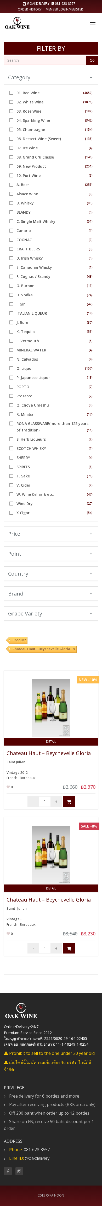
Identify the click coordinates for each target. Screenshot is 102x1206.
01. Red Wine (27, 92)
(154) (89, 129)
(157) (89, 368)
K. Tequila (25, 331)
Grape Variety (25, 613)
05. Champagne (30, 129)
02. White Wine (29, 101)
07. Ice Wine (27, 147)
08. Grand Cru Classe (35, 157)
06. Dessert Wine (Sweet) (38, 138)
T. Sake (23, 475)
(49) (90, 276)
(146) (89, 157)
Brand (15, 593)
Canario (23, 230)
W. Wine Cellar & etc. (35, 494)
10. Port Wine (28, 175)
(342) (89, 120)
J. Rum (22, 322)
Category (19, 77)
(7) (91, 387)
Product (19, 640)
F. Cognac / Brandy (33, 276)
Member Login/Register (64, 9)
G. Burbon (25, 285)
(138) (89, 138)
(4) (91, 148)
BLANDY (23, 212)
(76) (90, 476)
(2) (91, 396)
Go (92, 60)
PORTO (22, 386)
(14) (90, 313)
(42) (90, 304)
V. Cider (23, 485)
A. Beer (22, 184)
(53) (90, 331)
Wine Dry (24, 503)
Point (14, 553)
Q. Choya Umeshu (32, 405)
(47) (90, 494)
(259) (89, 184)
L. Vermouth (27, 340)
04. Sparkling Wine (33, 120)
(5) (91, 212)
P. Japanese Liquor (33, 377)
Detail (51, 741)
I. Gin (21, 304)
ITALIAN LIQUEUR (31, 313)
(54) (90, 512)
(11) (90, 430)
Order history (30, 9)
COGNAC (24, 239)
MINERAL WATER (31, 349)
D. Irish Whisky (29, 258)
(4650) (88, 93)
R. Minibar (25, 414)
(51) (90, 221)
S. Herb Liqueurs (31, 439)
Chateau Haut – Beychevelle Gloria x (44, 648)
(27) (90, 503)
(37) (90, 322)
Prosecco (24, 395)
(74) (90, 295)
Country (18, 573)
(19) (90, 377)
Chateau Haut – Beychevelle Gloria (49, 753)
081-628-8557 (64, 3)
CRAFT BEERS (28, 248)
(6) (91, 175)
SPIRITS (23, 466)
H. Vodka (24, 294)
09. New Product (31, 166)
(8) (91, 467)
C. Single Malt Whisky (35, 221)
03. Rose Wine (28, 111)
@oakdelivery (38, 3)
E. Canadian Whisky (34, 267)
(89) (90, 203)
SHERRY (23, 457)
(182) (89, 111)
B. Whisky (25, 203)
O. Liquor (24, 368)
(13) (90, 285)
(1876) (88, 102)
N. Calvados (27, 359)
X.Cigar (23, 512)
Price (14, 533)
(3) (91, 194)
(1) (91, 230)
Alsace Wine (27, 193)
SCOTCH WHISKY (31, 448)
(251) (89, 166)
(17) (90, 414)
